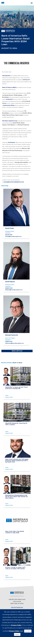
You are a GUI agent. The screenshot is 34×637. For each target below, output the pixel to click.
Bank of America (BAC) (9, 87)
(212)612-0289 (8, 288)
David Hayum (10, 281)
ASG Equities (6, 75)
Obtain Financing (17, 607)
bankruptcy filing (8, 105)
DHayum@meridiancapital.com (13, 289)
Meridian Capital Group (9, 120)
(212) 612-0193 (8, 234)
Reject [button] (17, 634)
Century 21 (26, 79)
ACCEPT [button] (27, 631)
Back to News (17, 362)
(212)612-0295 (8, 341)
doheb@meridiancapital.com (13, 236)
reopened (9, 99)
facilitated (11, 142)
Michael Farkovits (11, 335)
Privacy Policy (16, 625)
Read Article (17, 351)
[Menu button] (31, 3)
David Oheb (9, 228)
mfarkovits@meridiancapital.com (14, 343)
